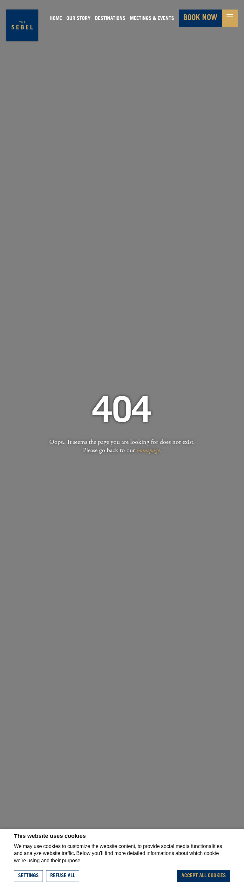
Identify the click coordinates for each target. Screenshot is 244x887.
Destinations (110, 18)
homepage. (149, 450)
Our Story (78, 18)
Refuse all (62, 875)
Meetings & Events (152, 18)
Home (56, 18)
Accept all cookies (203, 875)
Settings (28, 875)
